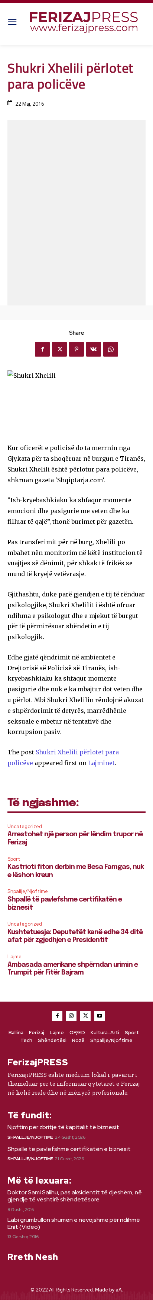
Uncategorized (24, 826)
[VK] (93, 349)
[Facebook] (42, 349)
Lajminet (101, 763)
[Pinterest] (76, 349)
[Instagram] (71, 1016)
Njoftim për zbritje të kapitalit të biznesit (63, 1127)
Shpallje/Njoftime (27, 891)
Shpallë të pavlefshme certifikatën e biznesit (69, 1149)
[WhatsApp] (110, 349)
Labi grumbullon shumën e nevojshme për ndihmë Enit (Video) (73, 1223)
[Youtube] (99, 1016)
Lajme (14, 956)
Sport (13, 859)
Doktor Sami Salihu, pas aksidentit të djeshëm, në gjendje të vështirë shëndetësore (74, 1195)
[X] (59, 349)
